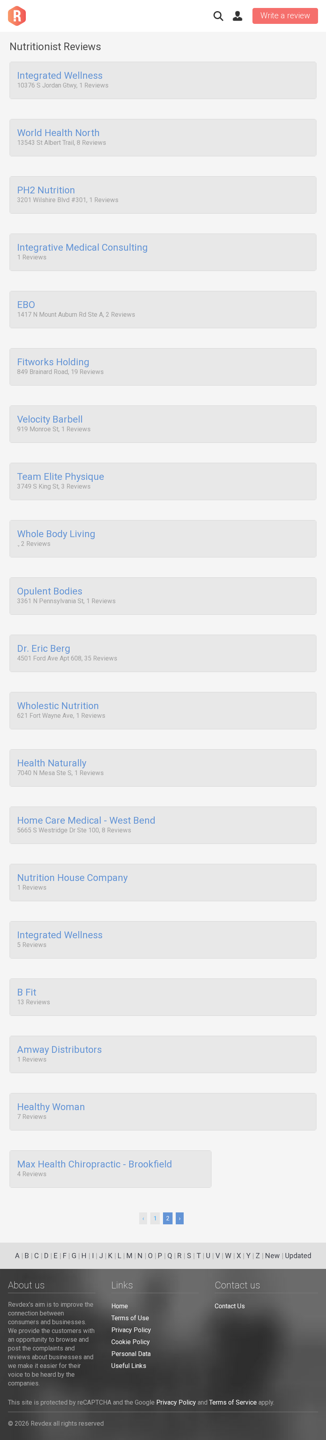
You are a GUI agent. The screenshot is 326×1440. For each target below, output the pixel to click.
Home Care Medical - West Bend (86, 821)
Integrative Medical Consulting (82, 248)
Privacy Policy (131, 1330)
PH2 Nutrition (46, 190)
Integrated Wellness (60, 76)
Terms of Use (130, 1318)
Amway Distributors (59, 1050)
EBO (26, 305)
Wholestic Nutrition (58, 706)
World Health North (58, 133)
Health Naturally (51, 763)
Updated (298, 1255)
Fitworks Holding (53, 362)
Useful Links (128, 1366)
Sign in (237, 15)
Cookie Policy (130, 1342)
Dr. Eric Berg (43, 649)
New (272, 1255)
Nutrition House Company (72, 878)
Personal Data (131, 1354)
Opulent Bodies (49, 592)
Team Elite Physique (60, 477)
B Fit (26, 993)
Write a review (285, 15)
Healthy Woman (51, 1107)
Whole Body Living (56, 534)
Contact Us (230, 1306)
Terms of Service (233, 1402)
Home (119, 1306)
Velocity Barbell (50, 420)
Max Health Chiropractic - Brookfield (94, 1164)
